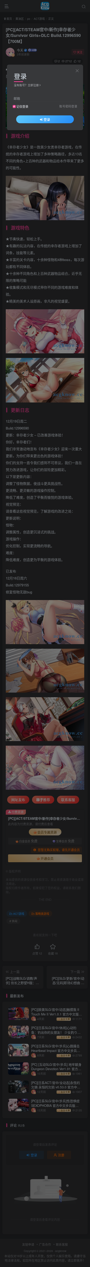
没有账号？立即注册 (26, 85)
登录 (47, 119)
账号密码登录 (68, 106)
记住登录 (22, 106)
